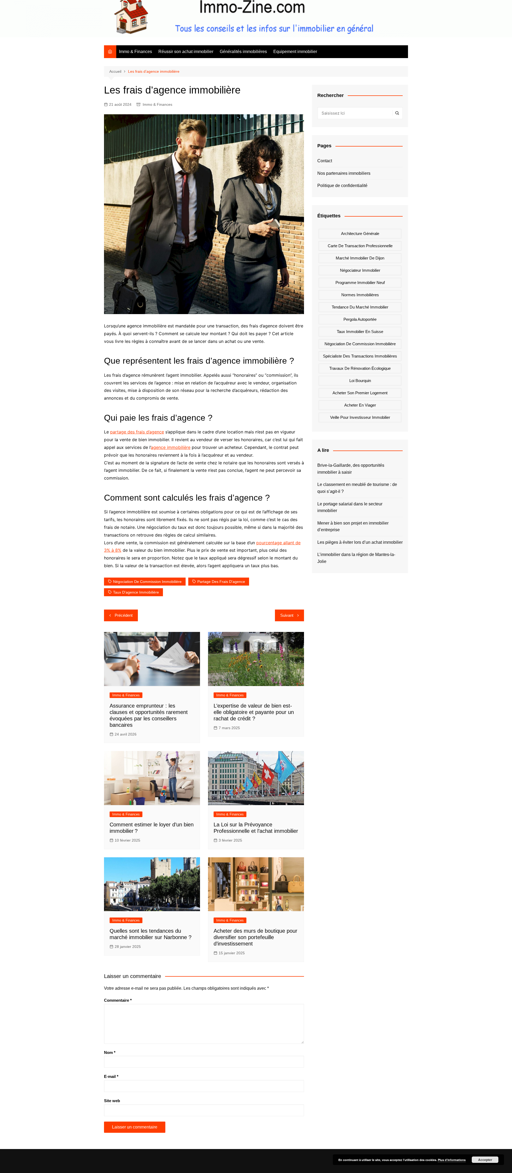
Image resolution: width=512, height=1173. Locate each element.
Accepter (485, 1159)
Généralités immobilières (243, 51)
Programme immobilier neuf (360, 282)
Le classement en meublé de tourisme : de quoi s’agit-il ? (357, 488)
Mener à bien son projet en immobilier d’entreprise (353, 526)
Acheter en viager (360, 405)
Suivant (286, 615)
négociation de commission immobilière (147, 581)
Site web (112, 1100)
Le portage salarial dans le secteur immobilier (349, 507)
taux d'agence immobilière (136, 592)
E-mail (111, 1076)
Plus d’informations (452, 1160)
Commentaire (118, 1000)
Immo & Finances (135, 51)
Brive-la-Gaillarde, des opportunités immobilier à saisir (350, 468)
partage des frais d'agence (221, 581)
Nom (109, 1052)
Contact (324, 161)
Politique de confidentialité (342, 185)
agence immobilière (170, 447)
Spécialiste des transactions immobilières (360, 356)
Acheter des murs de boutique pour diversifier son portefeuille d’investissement (255, 937)
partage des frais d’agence (137, 432)
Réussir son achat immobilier (185, 51)
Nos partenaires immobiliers (343, 173)
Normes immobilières (360, 295)
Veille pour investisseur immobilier (360, 417)
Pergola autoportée (360, 319)
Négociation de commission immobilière (360, 344)
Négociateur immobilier (360, 270)
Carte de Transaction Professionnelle (360, 245)
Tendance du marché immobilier (360, 307)
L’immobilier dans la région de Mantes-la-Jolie (356, 558)
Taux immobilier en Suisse (360, 331)
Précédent (124, 615)
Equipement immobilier (295, 51)
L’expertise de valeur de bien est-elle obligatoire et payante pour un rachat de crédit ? (254, 712)
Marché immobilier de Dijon (360, 258)
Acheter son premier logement (360, 393)
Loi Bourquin (360, 380)
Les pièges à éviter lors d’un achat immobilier (360, 542)
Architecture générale (360, 233)
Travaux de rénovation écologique (360, 368)
